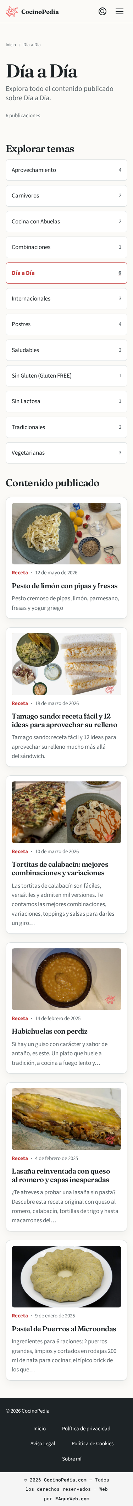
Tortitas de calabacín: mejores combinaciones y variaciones (60, 868)
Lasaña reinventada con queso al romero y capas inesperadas (61, 1175)
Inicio (11, 45)
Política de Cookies (92, 1443)
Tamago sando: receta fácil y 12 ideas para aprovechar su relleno (64, 720)
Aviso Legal (43, 1443)
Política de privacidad (86, 1428)
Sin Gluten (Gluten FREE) (66, 376)
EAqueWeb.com (72, 1498)
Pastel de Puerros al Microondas (64, 1328)
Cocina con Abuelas (66, 221)
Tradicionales (66, 427)
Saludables (66, 350)
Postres (66, 324)
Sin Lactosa (66, 401)
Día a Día (66, 273)
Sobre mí (72, 1459)
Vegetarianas (66, 453)
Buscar (102, 11)
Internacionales (66, 298)
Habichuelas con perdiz (49, 1031)
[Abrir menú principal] (119, 11)
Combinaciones (66, 247)
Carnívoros (66, 195)
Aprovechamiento (66, 170)
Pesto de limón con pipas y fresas (65, 585)
